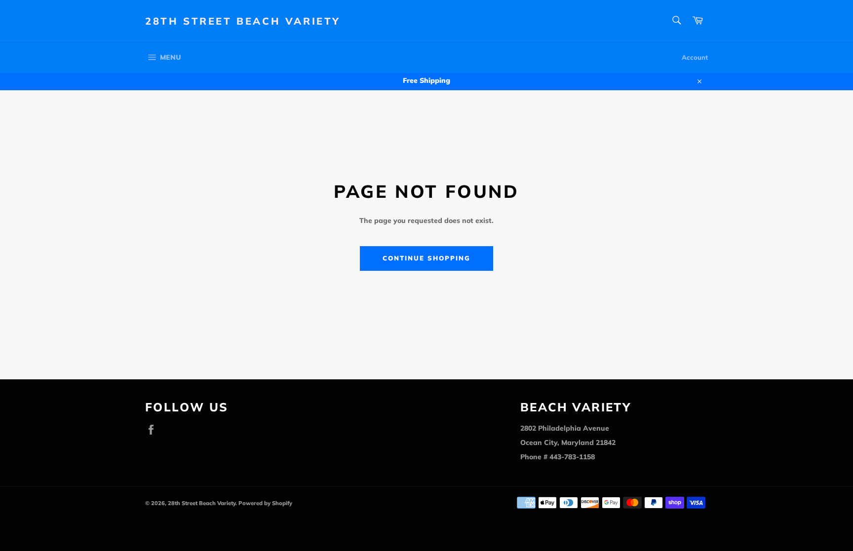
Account (695, 57)
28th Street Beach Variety (243, 21)
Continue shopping (426, 258)
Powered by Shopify (265, 503)
